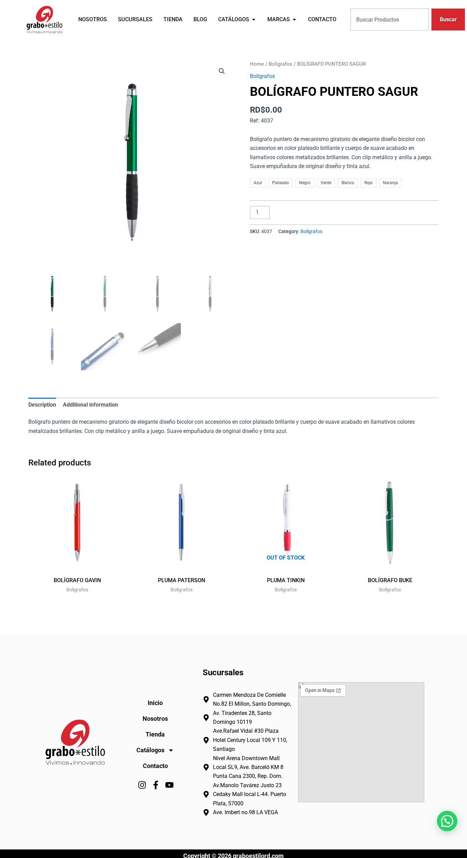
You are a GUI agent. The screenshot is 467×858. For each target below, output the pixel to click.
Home (257, 64)
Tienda (155, 734)
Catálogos (150, 750)
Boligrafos (280, 64)
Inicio (155, 702)
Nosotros (155, 718)
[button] (222, 71)
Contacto (155, 765)
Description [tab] (42, 404)
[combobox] (389, 19)
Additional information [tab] (90, 404)
